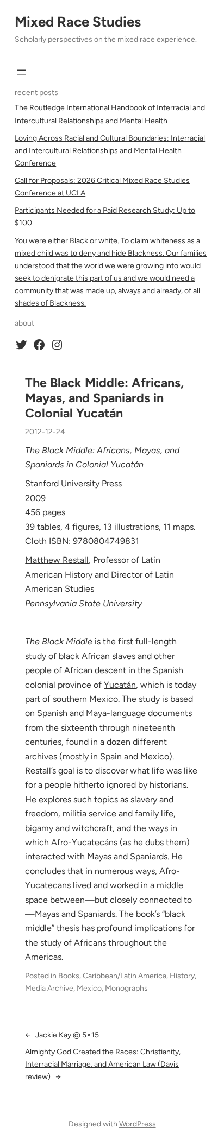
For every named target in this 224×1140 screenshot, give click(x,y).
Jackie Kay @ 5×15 (67, 1035)
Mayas (99, 856)
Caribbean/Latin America (124, 975)
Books (68, 975)
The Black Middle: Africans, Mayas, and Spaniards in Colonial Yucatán (104, 398)
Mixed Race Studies (78, 21)
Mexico (89, 988)
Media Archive (49, 988)
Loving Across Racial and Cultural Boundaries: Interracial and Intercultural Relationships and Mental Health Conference (110, 151)
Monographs (126, 988)
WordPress (137, 1124)
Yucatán (120, 685)
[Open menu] (21, 72)
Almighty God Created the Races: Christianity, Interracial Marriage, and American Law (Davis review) (103, 1064)
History (182, 975)
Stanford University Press (73, 483)
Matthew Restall (57, 560)
